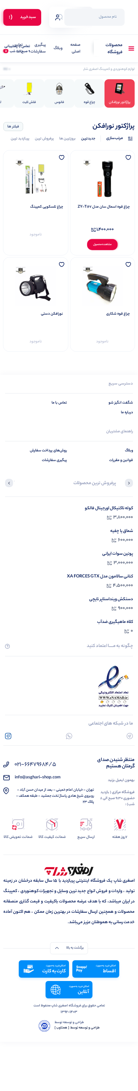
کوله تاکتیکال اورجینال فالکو (109, 508)
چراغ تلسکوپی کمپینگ (46, 207)
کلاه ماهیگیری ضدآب (115, 622)
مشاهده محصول (102, 244)
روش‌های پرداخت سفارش (48, 451)
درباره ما (127, 413)
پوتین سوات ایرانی (117, 553)
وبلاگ (58, 48)
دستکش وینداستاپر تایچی (111, 599)
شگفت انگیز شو (121, 403)
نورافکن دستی (52, 314)
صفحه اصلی (75, 48)
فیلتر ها (13, 127)
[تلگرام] (130, 736)
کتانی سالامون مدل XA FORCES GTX (100, 576)
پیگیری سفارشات (38, 48)
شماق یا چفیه (121, 531)
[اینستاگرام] (8, 736)
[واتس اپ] (69, 736)
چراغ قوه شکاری (118, 314)
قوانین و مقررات (121, 460)
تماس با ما (18, 48)
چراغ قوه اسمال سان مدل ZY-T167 (104, 207)
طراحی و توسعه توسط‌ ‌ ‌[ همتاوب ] (77, 1028)
